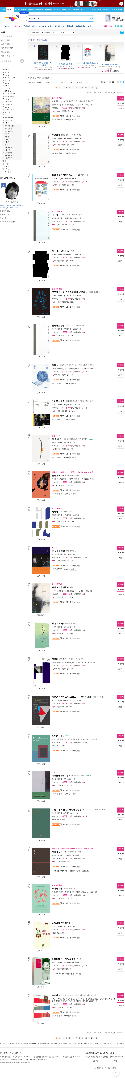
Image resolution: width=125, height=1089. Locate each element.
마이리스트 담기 (119, 92)
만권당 (23, 9)
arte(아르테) (67, 405)
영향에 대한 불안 (59, 659)
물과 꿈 (55, 365)
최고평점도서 (6, 52)
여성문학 (6, 166)
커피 (81, 9)
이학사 (83, 369)
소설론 (6, 137)
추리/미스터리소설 (9, 93)
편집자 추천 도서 (7, 56)
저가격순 (79, 82)
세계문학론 (8, 155)
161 (58, 224)
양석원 (68, 662)
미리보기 (42, 126)
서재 (110, 26)
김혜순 (54, 296)
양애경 (90, 999)
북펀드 (90, 26)
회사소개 (3, 1044)
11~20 (91, 88)
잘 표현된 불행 (58, 551)
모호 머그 (55, 547)
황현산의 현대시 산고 (61, 775)
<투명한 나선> (5, 205)
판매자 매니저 (78, 1044)
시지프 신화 (57, 101)
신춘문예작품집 (8, 118)
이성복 (54, 138)
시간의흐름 (67, 515)
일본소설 (6, 72)
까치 (87, 739)
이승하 (105, 999)
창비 (64, 627)
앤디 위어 (5, 215)
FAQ (115, 1061)
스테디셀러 (5, 44)
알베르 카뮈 (56, 105)
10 (86, 88)
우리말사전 (8, 129)
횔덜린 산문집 (58, 736)
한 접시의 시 (57, 623)
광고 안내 (102, 1044)
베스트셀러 (5, 40)
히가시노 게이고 (12, 202)
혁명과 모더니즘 (59, 852)
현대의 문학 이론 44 (76, 659)
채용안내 (11, 1044)
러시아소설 (7, 88)
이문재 (100, 999)
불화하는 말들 (58, 325)
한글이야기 (8, 150)
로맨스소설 (7, 112)
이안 (53, 179)
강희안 (59, 999)
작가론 (6, 134)
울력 (64, 927)
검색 (92, 18)
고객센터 (114, 9)
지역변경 (77, 116)
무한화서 (56, 135)
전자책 (17, 9)
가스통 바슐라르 (57, 369)
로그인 (94, 9)
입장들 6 (74, 251)
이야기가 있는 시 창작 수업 (63, 959)
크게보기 (42, 615)
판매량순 (32, 82)
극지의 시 (56, 215)
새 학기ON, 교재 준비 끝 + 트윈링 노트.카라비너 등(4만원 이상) (72, 472)
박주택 (80, 999)
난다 (64, 554)
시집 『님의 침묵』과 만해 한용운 (67, 809)
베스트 (34, 26)
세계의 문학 (7, 172)
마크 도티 (55, 892)
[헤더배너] (115, 18)
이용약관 (19, 1044)
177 (58, 411)
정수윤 (54, 443)
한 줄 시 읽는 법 (59, 439)
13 (58, 898)
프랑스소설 (7, 80)
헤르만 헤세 (5, 211)
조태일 (58, 1001)
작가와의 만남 (80, 26)
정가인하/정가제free (9, 48)
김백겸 (69, 999)
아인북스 (85, 1001)
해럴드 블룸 (56, 662)
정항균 (68, 591)
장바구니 (121, 9)
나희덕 (54, 627)
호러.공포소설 (7, 104)
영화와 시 (56, 511)
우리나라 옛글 (7, 120)
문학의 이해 (7, 123)
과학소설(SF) (7, 101)
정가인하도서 (59, 26)
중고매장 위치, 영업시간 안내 (107, 1068)
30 (58, 111)
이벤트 (50, 26)
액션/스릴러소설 (8, 109)
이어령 (54, 405)
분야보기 (6, 26)
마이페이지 (106, 9)
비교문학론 (8, 158)
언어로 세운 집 (58, 401)
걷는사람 (65, 179)
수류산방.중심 (68, 700)
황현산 (54, 554)
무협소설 (6, 107)
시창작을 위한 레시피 (61, 923)
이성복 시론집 (77, 135)
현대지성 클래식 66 (86, 101)
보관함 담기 (108, 92)
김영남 (75, 999)
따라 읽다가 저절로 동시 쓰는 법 (87, 63)
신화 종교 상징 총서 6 (74, 476)
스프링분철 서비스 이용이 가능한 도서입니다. (70, 871)
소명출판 (66, 813)
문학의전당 (67, 963)
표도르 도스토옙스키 (9, 222)
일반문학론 (8, 147)
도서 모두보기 (6, 36)
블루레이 (76, 9)
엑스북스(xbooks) (82, 892)
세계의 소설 (7, 91)
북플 (105, 26)
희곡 (4, 161)
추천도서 (70, 26)
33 (58, 521)
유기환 (68, 105)
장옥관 (110, 999)
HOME (3, 9)
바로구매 (121, 103)
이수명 (73, 1001)
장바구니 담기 (98, 92)
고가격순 (87, 82)
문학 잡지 (6, 164)
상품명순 (55, 82)
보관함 (120, 108)
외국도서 (31, 9)
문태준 (68, 1001)
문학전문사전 (9, 126)
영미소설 (6, 75)
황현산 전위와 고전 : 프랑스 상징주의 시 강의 (71, 697)
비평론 (6, 142)
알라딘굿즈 (39, 9)
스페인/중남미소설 (9, 77)
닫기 (121, 3)
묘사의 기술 (57, 888)
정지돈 (54, 515)
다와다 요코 (56, 591)
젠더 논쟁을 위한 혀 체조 (110, 64)
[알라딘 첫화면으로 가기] (13, 18)
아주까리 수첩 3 (98, 697)
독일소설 (6, 83)
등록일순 (48, 82)
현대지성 (80, 105)
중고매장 (57, 9)
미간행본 (80, 591)
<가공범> (15, 208)
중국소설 (6, 85)
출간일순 (40, 82)
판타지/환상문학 (8, 96)
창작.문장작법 (9, 131)
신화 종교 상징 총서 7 (86, 365)
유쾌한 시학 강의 (59, 995)
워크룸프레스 (67, 254)
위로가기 (116, 1073)
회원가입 (99, 9)
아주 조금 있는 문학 (65, 64)
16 (58, 145)
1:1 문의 (96, 1061)
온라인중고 (48, 9)
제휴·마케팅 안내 (65, 1044)
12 (58, 335)
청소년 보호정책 (44, 1044)
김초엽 (4, 218)
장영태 (73, 739)
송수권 (85, 999)
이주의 (6, 178)
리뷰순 (71, 82)
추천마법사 (26, 26)
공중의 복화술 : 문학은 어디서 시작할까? (43, 64)
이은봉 (63, 1001)
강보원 (54, 254)
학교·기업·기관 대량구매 (116, 1044)
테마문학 (6, 169)
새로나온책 (42, 26)
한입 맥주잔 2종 (57, 98)
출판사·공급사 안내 (91, 1044)
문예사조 (7, 145)
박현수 (54, 927)
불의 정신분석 (58, 475)
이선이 (54, 813)
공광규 (54, 963)
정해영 (67, 892)
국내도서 (10, 10)
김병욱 (71, 369)
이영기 (78, 739)
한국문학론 (8, 153)
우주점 (64, 9)
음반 (69, 9)
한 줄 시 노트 (56, 436)
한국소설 (6, 69)
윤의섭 (95, 999)
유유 (64, 443)
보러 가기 (73, 120)
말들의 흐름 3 (67, 512)
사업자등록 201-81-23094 (21, 1057)
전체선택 (88, 92)
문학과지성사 (67, 138)
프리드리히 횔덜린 (58, 739)
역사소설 (6, 99)
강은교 (54, 999)
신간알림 (122, 32)
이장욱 (54, 855)
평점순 (63, 82)
